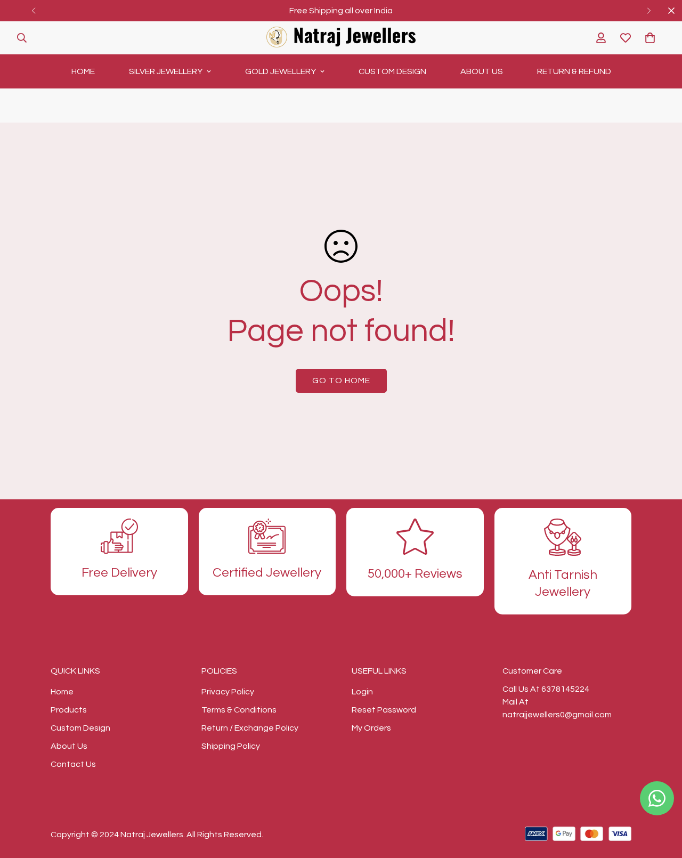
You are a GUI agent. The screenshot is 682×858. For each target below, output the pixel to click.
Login (362, 691)
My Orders (371, 728)
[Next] (649, 10)
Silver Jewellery (165, 71)
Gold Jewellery (280, 71)
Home (83, 71)
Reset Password (384, 710)
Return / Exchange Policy (249, 728)
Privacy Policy (227, 691)
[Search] (22, 38)
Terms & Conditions (239, 710)
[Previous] (33, 10)
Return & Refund (574, 71)
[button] (650, 38)
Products (69, 710)
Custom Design (392, 71)
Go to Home (341, 380)
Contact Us (73, 764)
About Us (481, 71)
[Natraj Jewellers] (341, 37)
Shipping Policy (230, 746)
